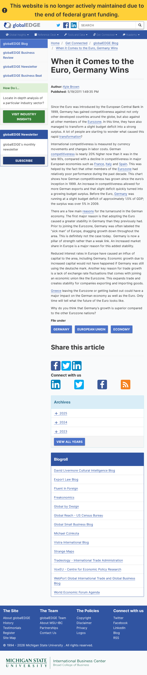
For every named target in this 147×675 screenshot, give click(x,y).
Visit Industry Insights (24, 116)
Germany (120, 194)
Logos (81, 633)
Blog (116, 633)
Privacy (82, 628)
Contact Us (48, 633)
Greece (56, 291)
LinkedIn (119, 628)
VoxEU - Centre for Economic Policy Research (87, 569)
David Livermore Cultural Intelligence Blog (84, 470)
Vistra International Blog (71, 542)
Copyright (84, 618)
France (99, 164)
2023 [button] (60, 431)
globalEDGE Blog (15, 44)
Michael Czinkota (66, 533)
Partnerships (49, 628)
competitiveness (63, 154)
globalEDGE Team (53, 618)
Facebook (120, 623)
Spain (123, 164)
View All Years (69, 442)
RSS (116, 638)
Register (9, 633)
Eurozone (94, 122)
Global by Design (66, 506)
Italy (109, 164)
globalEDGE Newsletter (20, 66)
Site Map (9, 638)
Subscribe (24, 161)
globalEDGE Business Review (19, 55)
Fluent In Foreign (66, 488)
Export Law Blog (66, 479)
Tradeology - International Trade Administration (88, 560)
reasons (88, 211)
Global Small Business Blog (73, 524)
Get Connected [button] (105, 34)
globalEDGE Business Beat (22, 75)
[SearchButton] (140, 25)
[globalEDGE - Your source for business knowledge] (22, 25)
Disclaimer (84, 623)
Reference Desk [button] (47, 34)
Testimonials (12, 628)
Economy (121, 329)
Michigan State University (45, 645)
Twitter (118, 618)
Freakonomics (64, 497)
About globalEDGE (16, 618)
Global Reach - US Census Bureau (78, 515)
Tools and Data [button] (76, 34)
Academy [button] (131, 34)
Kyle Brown (71, 87)
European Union (91, 329)
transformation (70, 136)
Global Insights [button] (17, 34)
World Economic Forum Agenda (77, 592)
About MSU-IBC (51, 623)
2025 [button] (60, 413)
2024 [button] (60, 422)
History (8, 623)
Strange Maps (64, 551)
